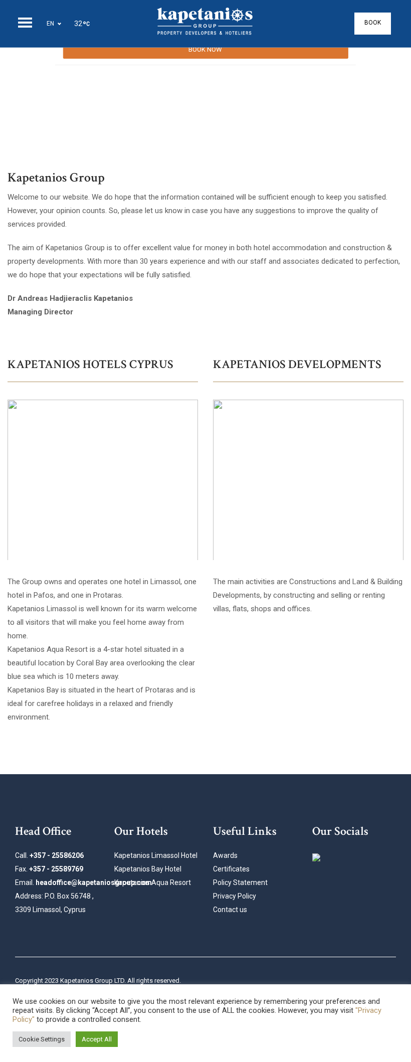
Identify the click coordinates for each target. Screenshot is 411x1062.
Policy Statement (240, 882)
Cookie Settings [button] (42, 1039)
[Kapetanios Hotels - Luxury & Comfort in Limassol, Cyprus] (205, 23)
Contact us (230, 910)
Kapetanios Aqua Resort (152, 882)
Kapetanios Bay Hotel (147, 869)
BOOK (372, 22)
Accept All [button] (97, 1039)
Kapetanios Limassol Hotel (155, 855)
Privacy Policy (234, 896)
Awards (225, 855)
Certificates (231, 869)
